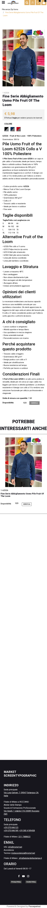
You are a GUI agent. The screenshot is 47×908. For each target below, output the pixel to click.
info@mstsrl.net (15, 847)
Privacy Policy (16, 882)
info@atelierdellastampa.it (30, 858)
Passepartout (34, 906)
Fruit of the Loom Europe (20, 189)
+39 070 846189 (11, 830)
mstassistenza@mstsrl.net (23, 853)
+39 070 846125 (11, 827)
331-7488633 (24, 836)
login (15, 118)
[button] (23, 58)
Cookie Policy (31, 882)
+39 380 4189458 (27, 830)
